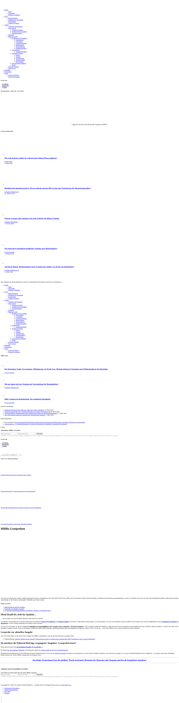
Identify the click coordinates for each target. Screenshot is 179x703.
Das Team (7, 691)
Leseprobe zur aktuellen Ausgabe (14, 609)
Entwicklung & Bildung (19, 63)
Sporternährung (20, 46)
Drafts (14, 65)
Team (9, 11)
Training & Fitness (13, 23)
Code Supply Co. (66, 685)
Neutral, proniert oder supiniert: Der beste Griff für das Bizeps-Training (31, 218)
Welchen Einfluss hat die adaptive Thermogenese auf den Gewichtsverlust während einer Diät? (43, 639)
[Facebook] (1, 696)
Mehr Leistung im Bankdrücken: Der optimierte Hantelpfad (27, 399)
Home (6, 10)
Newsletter (11, 13)
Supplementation (17, 33)
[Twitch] (1, 699)
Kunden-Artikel (63, 621)
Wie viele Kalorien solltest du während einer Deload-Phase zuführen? (30, 158)
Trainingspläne (20, 58)
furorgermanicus (9, 424)
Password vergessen (14, 77)
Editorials (11, 35)
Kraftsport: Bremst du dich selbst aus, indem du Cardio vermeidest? (24, 410)
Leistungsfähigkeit (21, 43)
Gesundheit (19, 41)
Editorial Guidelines (14, 15)
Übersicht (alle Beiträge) (15, 26)
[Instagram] (1, 698)
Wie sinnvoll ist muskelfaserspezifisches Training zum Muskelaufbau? (30, 249)
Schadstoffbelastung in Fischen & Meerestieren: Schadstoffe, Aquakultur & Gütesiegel (41, 424)
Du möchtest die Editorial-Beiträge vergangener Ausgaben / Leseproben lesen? (27, 610)
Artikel (6, 25)
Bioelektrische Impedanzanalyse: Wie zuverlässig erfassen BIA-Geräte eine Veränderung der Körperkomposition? (47, 188)
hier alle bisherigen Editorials (15, 650)
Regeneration (19, 62)
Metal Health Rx (13, 18)
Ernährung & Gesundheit (15, 20)
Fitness (18, 55)
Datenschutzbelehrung (11, 690)
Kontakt (6, 693)
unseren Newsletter (60, 653)
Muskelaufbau (20, 45)
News (6, 16)
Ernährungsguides (21, 48)
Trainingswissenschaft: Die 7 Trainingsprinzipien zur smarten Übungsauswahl (27, 411)
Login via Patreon (13, 75)
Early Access (12, 68)
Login (6, 73)
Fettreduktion (19, 40)
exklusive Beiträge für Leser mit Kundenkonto (54, 650)
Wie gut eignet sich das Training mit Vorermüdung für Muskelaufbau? (31, 384)
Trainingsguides (20, 60)
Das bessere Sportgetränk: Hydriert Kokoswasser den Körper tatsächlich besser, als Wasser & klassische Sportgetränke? (50, 422)
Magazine (7, 70)
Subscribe (39, 433)
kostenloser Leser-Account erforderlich (83, 639)
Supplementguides (21, 52)
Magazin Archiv (13, 36)
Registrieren (8, 72)
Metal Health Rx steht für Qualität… (15, 607)
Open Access (12, 28)
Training (18, 57)
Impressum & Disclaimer (11, 688)
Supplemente (12, 21)
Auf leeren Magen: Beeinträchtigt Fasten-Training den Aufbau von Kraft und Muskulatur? (39, 267)
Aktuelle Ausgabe (13, 67)
